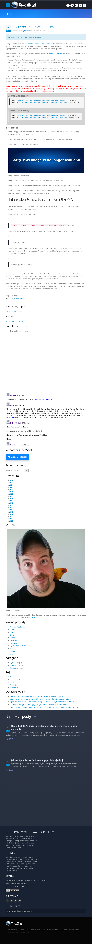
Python (12, 651)
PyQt (12, 648)
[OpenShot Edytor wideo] (14, 923)
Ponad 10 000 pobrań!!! (14, 311)
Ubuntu (12, 654)
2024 (11, 485)
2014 (11, 507)
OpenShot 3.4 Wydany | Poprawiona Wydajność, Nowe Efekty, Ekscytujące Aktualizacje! (42, 702)
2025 (11, 483)
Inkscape (13, 638)
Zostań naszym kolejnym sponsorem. (19, 911)
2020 (11, 494)
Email (14, 887)
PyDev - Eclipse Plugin (18, 646)
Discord (24, 887)
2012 (11, 512)
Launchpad (14, 640)
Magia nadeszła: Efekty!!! (14, 321)
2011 (11, 514)
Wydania (13, 665)
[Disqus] (46, 361)
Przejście (13, 685)
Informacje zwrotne (17, 679)
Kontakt (11, 876)
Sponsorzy (13, 906)
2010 (11, 516)
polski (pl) (26, 933)
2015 (11, 505)
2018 (11, 498)
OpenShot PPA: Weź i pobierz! (33, 26)
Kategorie (12, 658)
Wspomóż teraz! (18, 456)
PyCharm (13, 643)
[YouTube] (80, 5)
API (11, 677)
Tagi (8, 672)
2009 (11, 519)
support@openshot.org (18, 884)
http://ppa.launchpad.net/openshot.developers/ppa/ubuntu (40, 100)
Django (12, 632)
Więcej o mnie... (32, 617)
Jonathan (26, 31)
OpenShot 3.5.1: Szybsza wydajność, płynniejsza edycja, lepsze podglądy (36, 696)
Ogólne (12, 663)
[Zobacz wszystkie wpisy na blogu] (34, 716)
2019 (11, 496)
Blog (9, 13)
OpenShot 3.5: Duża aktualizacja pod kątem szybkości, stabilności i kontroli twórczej (40, 699)
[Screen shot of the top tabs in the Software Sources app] (46, 161)
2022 (11, 489)
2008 (11, 521)
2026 (11, 480)
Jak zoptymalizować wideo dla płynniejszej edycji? (38, 760)
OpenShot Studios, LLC (53, 930)
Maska (12, 682)
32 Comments (19, 298)
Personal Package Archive (56, 54)
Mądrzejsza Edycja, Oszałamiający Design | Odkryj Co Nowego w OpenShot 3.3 (39, 704)
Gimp (12, 635)
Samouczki (14, 668)
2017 (11, 501)
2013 (11, 510)
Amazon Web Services (18, 627)
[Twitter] (72, 5)
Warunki (19, 933)
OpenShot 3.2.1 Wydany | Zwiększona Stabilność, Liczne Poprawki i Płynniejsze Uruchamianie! (44, 707)
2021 (11, 492)
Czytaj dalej (9, 739)
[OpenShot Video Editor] (23, 5)
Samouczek (14, 688)
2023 (11, 487)
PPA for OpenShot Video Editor (39, 44)
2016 (11, 503)
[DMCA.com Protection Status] (12, 890)
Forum (19, 887)
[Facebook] (68, 5)
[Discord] (76, 5)
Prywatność (10, 933)
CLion (12, 630)
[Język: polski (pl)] (84, 5)
